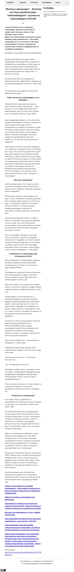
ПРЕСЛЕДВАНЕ (46, 2)
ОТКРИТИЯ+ (34, 2)
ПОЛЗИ (57, 2)
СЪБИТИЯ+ (22, 2)
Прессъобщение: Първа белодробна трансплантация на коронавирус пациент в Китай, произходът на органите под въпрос (22, 527)
